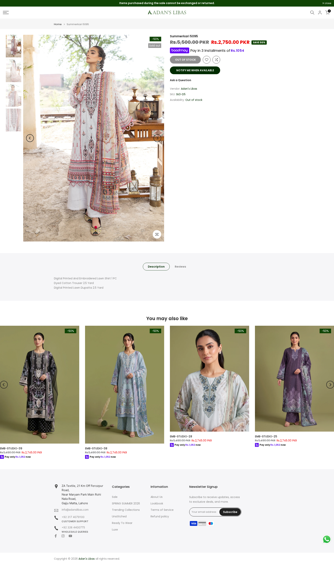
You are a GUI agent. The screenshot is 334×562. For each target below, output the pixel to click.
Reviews (180, 267)
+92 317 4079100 (73, 517)
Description (156, 267)
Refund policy (160, 516)
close (8, 3)
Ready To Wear (122, 523)
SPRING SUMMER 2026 (126, 503)
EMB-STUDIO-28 (181, 436)
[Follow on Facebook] (55, 536)
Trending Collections (126, 510)
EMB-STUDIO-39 (11, 448)
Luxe (115, 529)
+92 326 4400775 (73, 527)
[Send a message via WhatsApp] (326, 539)
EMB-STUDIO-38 (96, 448)
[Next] (157, 138)
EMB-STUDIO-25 (266, 436)
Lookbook (157, 503)
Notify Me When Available (195, 70)
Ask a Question (180, 80)
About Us (157, 497)
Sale (115, 497)
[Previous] (30, 138)
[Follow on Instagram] (63, 536)
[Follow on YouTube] (70, 536)
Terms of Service (162, 510)
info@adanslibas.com (75, 509)
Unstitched (119, 516)
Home (58, 24)
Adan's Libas (189, 89)
